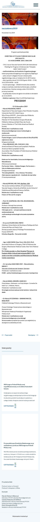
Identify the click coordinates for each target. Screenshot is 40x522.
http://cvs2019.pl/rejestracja (25, 98)
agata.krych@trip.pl (31, 73)
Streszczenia (6, 320)
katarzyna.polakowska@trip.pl (11, 73)
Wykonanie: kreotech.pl (20, 516)
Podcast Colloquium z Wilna (11, 488)
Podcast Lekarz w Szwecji (10, 486)
